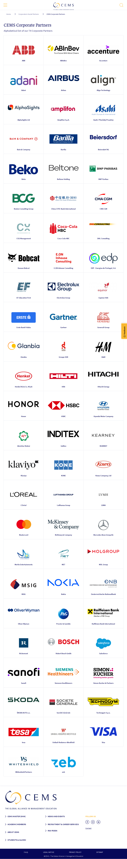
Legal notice (48, 852)
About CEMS (13, 832)
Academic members (17, 824)
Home (8, 14)
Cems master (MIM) (17, 816)
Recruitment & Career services (63, 824)
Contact (88, 828)
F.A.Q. (26, 852)
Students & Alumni (17, 840)
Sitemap (99, 852)
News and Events (56, 816)
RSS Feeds (52, 830)
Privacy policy (75, 852)
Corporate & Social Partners (28, 14)
